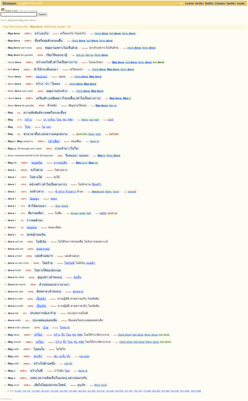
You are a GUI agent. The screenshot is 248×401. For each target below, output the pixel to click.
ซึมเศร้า (96, 184)
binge (91, 134)
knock (65, 205)
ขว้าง (28, 119)
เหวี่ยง (51, 119)
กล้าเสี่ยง (53, 141)
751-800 (147, 391)
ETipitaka (220, 3)
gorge (82, 213)
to (127, 98)
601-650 (119, 391)
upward (132, 191)
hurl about (137, 334)
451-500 (91, 391)
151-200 (36, 391)
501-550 (101, 391)
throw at (82, 370)
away (81, 162)
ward (98, 191)
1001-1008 (196, 391)
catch (110, 119)
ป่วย (45, 327)
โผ (43, 126)
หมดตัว (90, 263)
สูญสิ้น (77, 277)
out (93, 162)
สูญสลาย (78, 291)
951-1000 (184, 391)
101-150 (26, 391)
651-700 (128, 391)
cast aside (84, 356)
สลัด (70, 119)
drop (57, 205)
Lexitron (189, 3)
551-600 (110, 391)
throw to (94, 141)
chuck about (124, 334)
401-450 (82, 391)
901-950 (175, 391)
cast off (68, 363)
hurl (115, 33)
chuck (101, 33)
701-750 (138, 391)
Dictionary (10, 3)
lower (116, 191)
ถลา (48, 126)
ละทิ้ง (62, 356)
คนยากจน (42, 248)
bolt (89, 213)
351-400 (73, 391)
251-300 (54, 391)
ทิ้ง (63, 334)
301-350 (63, 391)
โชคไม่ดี (69, 263)
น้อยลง (34, 198)
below (108, 191)
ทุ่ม (64, 119)
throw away (100, 385)
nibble (103, 213)
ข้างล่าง (59, 191)
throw (128, 33)
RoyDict (199, 3)
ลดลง (53, 198)
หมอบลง (41, 76)
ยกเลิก (38, 356)
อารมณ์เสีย (60, 162)
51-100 (18, 391)
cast (91, 119)
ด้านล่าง (70, 191)
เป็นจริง (41, 298)
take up (89, 55)
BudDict (209, 3)
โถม (27, 126)
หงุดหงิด (36, 162)
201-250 (45, 391)
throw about (150, 334)
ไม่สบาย (65, 327)
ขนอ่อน (32, 227)
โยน (58, 119)
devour (74, 213)
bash (98, 134)
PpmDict (231, 3)
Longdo (241, 3)
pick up (80, 55)
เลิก (56, 356)
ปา (45, 119)
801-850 (156, 391)
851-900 (166, 391)
